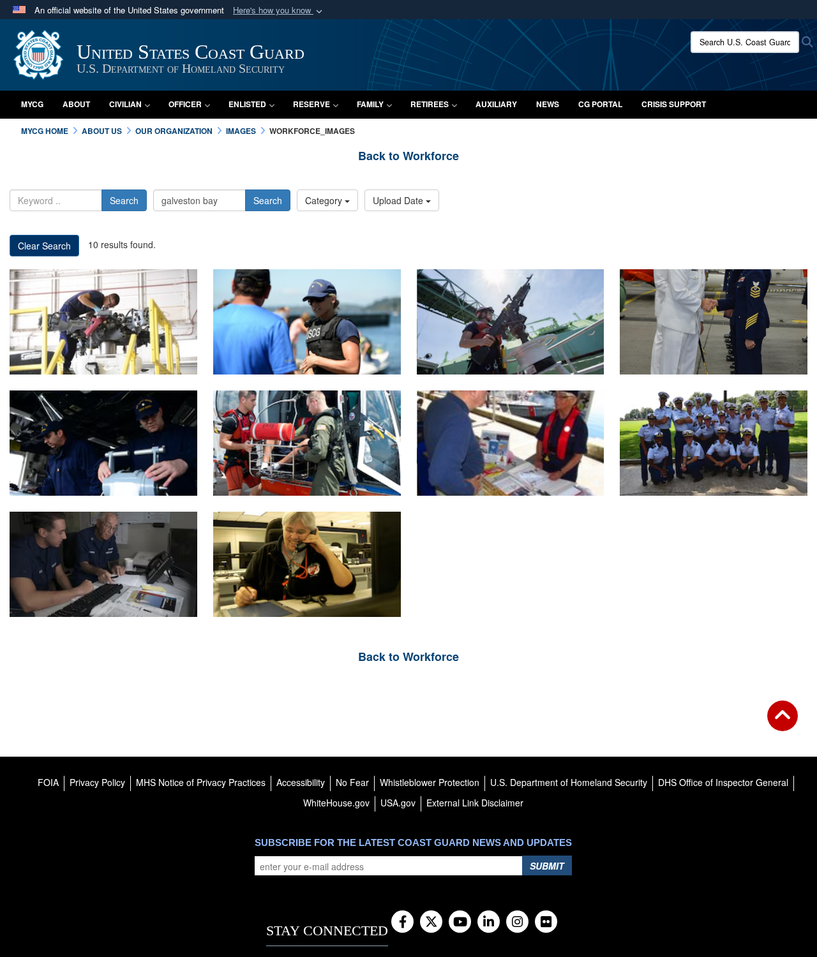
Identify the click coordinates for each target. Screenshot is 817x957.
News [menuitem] (547, 104)
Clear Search (44, 245)
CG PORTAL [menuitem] (600, 104)
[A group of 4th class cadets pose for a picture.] (713, 443)
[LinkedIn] (488, 922)
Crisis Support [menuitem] (673, 104)
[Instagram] (517, 922)
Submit (547, 865)
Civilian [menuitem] (125, 104)
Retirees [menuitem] (429, 104)
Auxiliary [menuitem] (496, 104)
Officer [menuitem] (185, 104)
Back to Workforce (408, 155)
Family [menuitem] (370, 104)
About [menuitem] (76, 104)
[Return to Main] (782, 723)
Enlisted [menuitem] (247, 104)
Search (124, 200)
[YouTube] (460, 922)
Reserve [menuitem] (311, 104)
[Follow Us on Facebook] (402, 922)
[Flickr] (546, 922)
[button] (279, 10)
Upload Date (399, 200)
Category (325, 200)
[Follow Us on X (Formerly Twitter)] (431, 922)
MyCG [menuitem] (32, 104)
